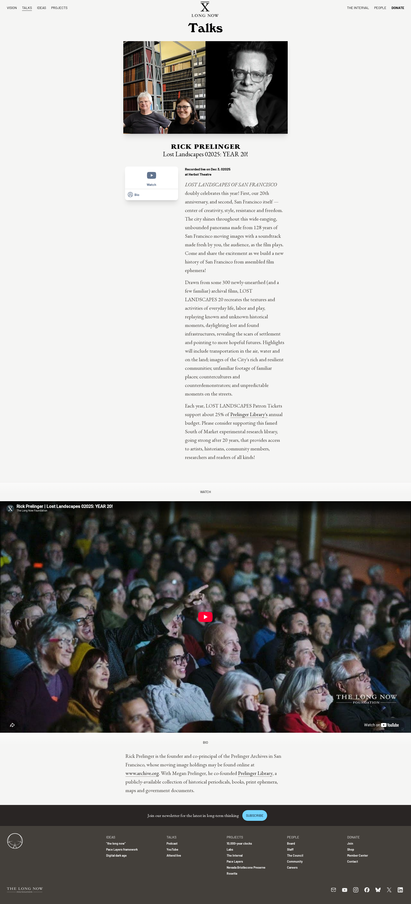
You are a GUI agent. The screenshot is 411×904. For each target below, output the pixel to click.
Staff (290, 849)
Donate (398, 8)
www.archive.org (142, 773)
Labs (230, 849)
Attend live (174, 855)
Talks (27, 8)
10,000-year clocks (239, 843)
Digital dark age (116, 855)
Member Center (357, 855)
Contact (352, 861)
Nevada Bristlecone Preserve (246, 867)
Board (291, 843)
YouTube (172, 849)
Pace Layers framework (122, 849)
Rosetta (232, 873)
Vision (12, 8)
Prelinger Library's (249, 414)
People (380, 8)
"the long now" (116, 843)
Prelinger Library (255, 773)
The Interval (358, 8)
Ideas (41, 8)
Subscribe (255, 815)
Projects (59, 8)
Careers (292, 867)
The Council (295, 855)
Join (350, 843)
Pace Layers (235, 861)
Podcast (172, 843)
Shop (350, 849)
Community (295, 861)
